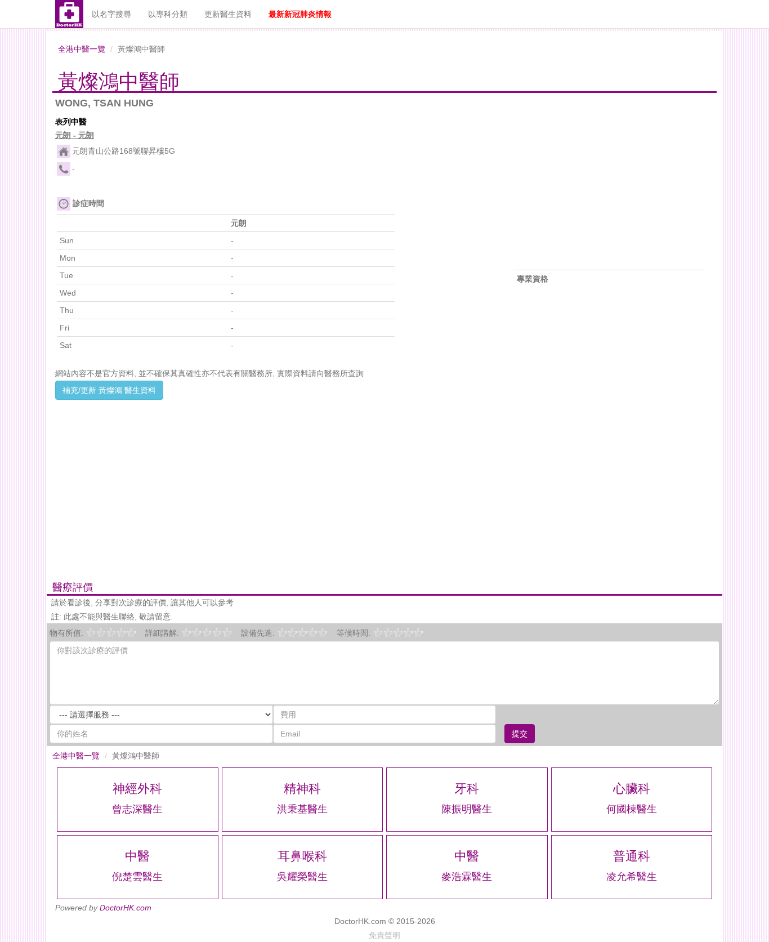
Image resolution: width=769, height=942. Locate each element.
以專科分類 (167, 14)
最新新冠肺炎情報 (300, 14)
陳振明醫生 (466, 809)
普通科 (631, 856)
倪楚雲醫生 (137, 876)
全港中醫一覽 (81, 48)
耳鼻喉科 (302, 856)
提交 (519, 733)
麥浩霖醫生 (466, 876)
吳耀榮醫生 (302, 876)
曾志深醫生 (137, 809)
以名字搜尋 (111, 14)
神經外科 (137, 789)
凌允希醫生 (631, 876)
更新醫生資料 (228, 14)
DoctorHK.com (125, 907)
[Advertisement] (272, 478)
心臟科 (631, 789)
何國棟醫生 (631, 809)
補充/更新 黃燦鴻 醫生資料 (109, 390)
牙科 (466, 789)
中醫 (137, 856)
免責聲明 (384, 935)
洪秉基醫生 (302, 809)
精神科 (302, 789)
